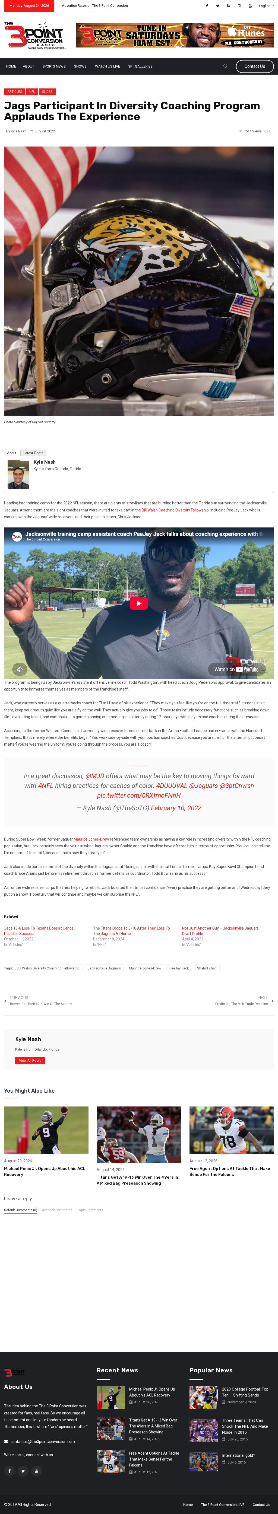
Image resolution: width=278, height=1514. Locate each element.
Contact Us (255, 66)
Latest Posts (33, 453)
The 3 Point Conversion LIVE (222, 1505)
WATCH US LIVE (107, 66)
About (28, 66)
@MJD (95, 776)
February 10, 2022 (176, 808)
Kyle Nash (18, 131)
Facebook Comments (56, 1210)
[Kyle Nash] (18, 474)
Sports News (54, 66)
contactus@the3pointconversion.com (43, 1441)
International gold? (238, 1455)
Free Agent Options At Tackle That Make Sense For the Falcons (154, 1459)
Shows (80, 66)
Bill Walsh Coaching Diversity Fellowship (175, 510)
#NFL (45, 786)
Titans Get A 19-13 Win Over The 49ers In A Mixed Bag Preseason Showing (153, 1426)
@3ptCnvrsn (237, 786)
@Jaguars (203, 786)
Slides (47, 92)
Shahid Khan (207, 968)
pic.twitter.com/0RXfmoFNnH (139, 795)
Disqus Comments (89, 1210)
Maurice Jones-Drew (91, 839)
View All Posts (30, 1060)
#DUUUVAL (172, 786)
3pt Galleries (140, 66)
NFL (32, 92)
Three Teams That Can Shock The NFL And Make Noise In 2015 (245, 1426)
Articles (14, 92)
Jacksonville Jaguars (104, 968)
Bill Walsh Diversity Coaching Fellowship (48, 968)
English (264, 6)
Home (11, 66)
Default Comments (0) (20, 1210)
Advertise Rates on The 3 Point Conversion (95, 6)
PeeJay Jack (179, 968)
